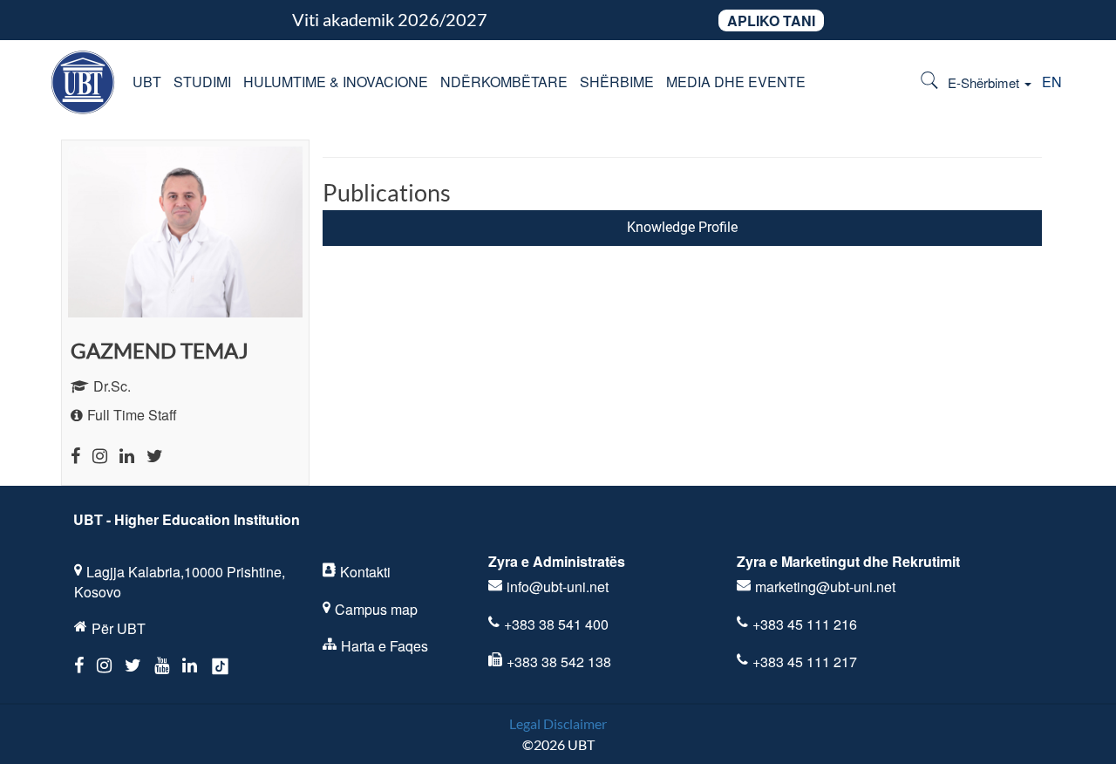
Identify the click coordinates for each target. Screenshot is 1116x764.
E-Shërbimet (985, 82)
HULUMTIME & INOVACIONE (335, 82)
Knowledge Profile (682, 227)
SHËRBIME (617, 82)
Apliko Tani (771, 20)
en (1052, 82)
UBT (147, 82)
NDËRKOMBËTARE (504, 82)
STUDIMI (202, 82)
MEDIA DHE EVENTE (736, 82)
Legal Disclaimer (558, 723)
